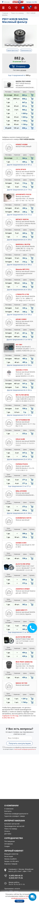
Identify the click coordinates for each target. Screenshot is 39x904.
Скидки (7, 846)
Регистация (8, 856)
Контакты (7, 811)
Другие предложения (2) (19, 190)
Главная (5, 13)
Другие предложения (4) (19, 165)
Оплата (7, 831)
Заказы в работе (10, 859)
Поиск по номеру (10, 829)
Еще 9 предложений (19, 75)
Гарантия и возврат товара (14, 816)
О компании (8, 809)
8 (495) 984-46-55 (16, 875)
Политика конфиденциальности (16, 814)
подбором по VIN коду (10, 716)
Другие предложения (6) (19, 390)
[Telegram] (22, 8)
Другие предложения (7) (19, 215)
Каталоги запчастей (11, 824)
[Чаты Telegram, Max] (32, 897)
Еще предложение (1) (19, 486)
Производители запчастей (14, 826)
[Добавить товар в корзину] (32, 95)
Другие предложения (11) (19, 339)
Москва (7, 2)
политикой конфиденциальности (25, 749)
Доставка (7, 834)
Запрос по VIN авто (11, 861)
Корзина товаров (10, 864)
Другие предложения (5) (19, 240)
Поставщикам (9, 841)
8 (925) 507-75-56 (16, 878)
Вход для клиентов (11, 854)
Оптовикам (8, 844)
